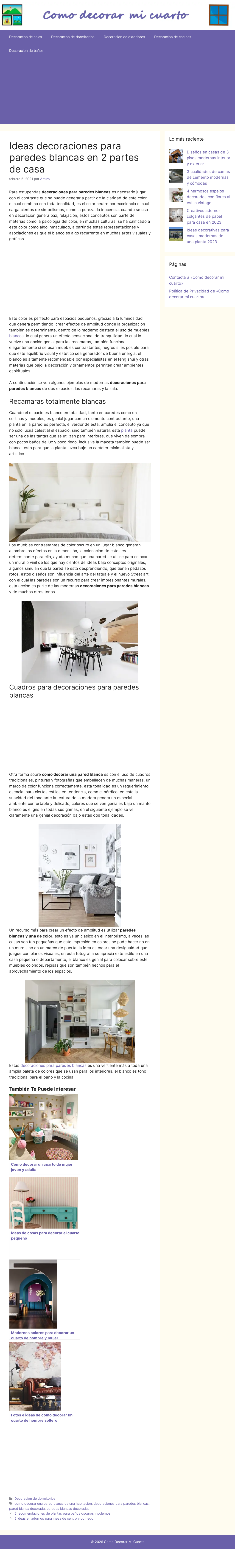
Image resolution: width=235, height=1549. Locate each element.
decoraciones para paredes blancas (53, 1065)
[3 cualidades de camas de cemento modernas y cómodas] (176, 176)
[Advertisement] (117, 92)
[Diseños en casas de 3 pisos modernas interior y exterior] (176, 157)
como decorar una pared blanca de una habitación (53, 1503)
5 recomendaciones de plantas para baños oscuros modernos (62, 1513)
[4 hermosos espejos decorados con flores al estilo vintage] (176, 196)
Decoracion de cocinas (172, 37)
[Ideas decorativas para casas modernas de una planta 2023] (176, 235)
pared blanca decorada (27, 1508)
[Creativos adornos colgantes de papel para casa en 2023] (176, 215)
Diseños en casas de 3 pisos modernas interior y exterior (208, 158)
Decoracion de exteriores (124, 37)
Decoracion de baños (26, 50)
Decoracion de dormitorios (73, 37)
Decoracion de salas (25, 37)
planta (127, 430)
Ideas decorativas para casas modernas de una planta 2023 (208, 236)
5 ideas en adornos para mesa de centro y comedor (54, 1518)
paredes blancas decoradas (68, 1508)
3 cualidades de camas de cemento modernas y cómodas (208, 177)
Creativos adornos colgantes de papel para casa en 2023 (204, 216)
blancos (16, 336)
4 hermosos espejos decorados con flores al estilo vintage (208, 197)
